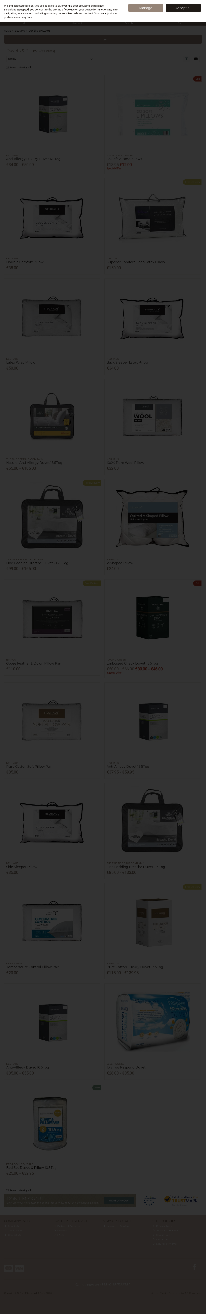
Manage (145, 8)
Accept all (183, 8)
